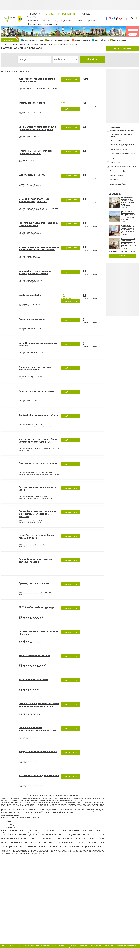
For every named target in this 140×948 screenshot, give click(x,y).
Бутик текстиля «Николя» (32, 175)
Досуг (33, 16)
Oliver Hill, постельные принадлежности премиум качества (38, 728)
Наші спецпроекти (50, 24)
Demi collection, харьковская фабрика (38, 415)
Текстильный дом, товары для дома (38, 463)
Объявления (47, 21)
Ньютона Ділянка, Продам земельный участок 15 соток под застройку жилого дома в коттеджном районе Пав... (128, 215)
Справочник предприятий (61, 13)
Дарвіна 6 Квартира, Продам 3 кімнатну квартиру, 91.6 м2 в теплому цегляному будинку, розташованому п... (127, 201)
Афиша (86, 13)
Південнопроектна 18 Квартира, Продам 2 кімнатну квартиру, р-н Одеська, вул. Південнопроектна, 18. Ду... (128, 242)
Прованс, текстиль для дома (34, 583)
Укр (125, 19)
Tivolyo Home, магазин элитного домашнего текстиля (35, 152)
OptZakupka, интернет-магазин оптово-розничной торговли (35, 272)
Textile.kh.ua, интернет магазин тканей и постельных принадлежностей (39, 704)
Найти (93, 59)
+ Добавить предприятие (122, 48)
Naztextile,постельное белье (33, 679)
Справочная (91, 21)
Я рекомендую (72, 79)
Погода (56, 21)
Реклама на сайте (34, 21)
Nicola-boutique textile (30, 295)
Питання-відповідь (34, 24)
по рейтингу (15, 71)
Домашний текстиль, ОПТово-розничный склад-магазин (34, 200)
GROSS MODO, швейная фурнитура (36, 607)
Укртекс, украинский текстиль (34, 655)
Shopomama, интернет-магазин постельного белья (35, 368)
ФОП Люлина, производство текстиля (39, 775)
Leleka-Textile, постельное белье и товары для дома (37, 536)
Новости (35, 13)
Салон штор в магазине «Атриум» (36, 391)
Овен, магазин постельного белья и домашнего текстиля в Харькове (37, 128)
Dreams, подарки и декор (32, 102)
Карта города (79, 21)
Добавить (122, 256)
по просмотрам (25, 71)
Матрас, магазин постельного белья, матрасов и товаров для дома (38, 440)
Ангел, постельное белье (32, 319)
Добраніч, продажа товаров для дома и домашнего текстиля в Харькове (39, 248)
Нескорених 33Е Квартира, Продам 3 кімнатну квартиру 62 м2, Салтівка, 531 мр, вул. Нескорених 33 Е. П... (128, 229)
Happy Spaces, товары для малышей (38, 751)
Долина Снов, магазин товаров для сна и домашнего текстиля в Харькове (37, 514)
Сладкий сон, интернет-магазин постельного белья (35, 560)
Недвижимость (67, 21)
